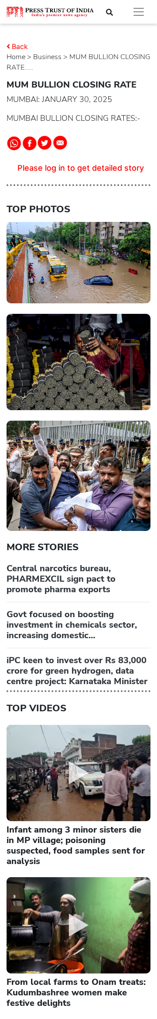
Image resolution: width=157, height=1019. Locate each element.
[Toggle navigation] (138, 12)
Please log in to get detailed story (80, 167)
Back (20, 46)
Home (16, 57)
